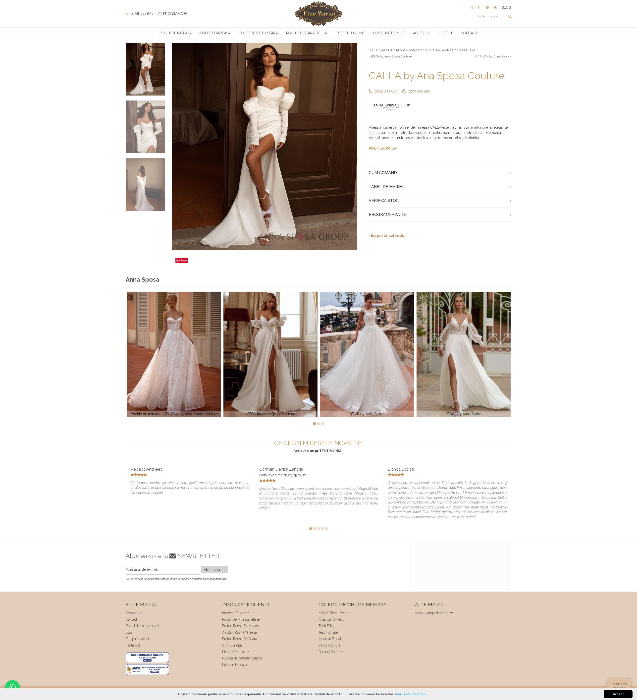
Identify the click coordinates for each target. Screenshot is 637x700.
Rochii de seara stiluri (307, 33)
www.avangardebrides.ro (434, 613)
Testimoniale (328, 632)
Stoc (129, 632)
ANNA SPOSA (418, 50)
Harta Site (133, 645)
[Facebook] (479, 7)
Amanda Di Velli (330, 619)
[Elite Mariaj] (318, 13)
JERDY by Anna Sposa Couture (391, 56)
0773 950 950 (419, 91)
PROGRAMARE (174, 14)
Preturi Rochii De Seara (239, 639)
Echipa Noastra (137, 639)
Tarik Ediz (326, 626)
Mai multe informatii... (412, 694)
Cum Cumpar (232, 645)
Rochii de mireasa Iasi (142, 626)
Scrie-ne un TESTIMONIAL (319, 451)
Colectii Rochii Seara (258, 33)
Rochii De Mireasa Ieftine (241, 619)
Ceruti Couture (329, 645)
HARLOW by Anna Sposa (492, 56)
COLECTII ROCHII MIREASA (387, 50)
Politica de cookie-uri (238, 665)
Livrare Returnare (235, 652)
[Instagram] (471, 7)
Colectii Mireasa (215, 33)
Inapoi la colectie (387, 235)
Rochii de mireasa (175, 33)
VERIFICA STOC (384, 200)
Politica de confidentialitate (242, 658)
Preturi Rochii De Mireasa (241, 626)
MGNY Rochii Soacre (334, 613)
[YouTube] (495, 7)
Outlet (446, 33)
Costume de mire (389, 33)
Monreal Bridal (329, 639)
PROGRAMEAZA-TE (388, 214)
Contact (469, 33)
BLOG (506, 7)
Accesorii (421, 33)
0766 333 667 (141, 14)
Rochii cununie (351, 33)
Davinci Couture (330, 652)
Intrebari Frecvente (236, 613)
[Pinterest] (487, 7)
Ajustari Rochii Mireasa (239, 632)
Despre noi (134, 613)
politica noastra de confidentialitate (204, 579)
